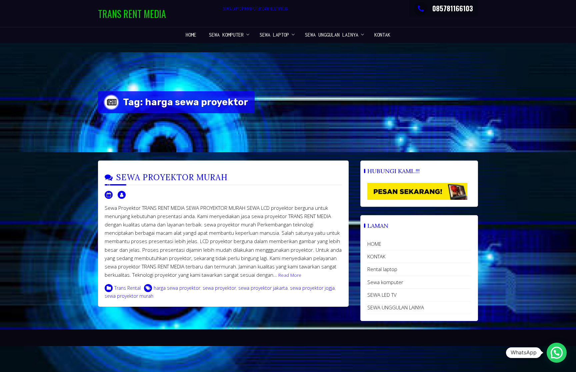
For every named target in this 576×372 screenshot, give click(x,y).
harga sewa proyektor (177, 288)
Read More (289, 275)
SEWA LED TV (382, 294)
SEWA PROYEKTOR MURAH (172, 177)
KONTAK (382, 35)
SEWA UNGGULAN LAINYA (331, 35)
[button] (557, 353)
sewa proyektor (219, 288)
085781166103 (452, 8)
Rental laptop (382, 269)
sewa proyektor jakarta (263, 288)
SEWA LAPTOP (274, 35)
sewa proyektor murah (129, 296)
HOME (191, 35)
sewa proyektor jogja (312, 288)
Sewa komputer (226, 35)
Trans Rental (127, 288)
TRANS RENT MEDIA (132, 14)
